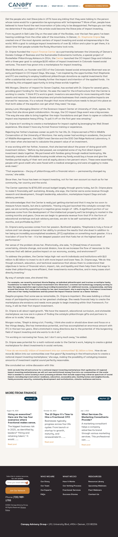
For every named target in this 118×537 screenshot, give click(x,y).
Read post (12, 444)
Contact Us (93, 494)
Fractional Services (72, 490)
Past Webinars (95, 490)
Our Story (45, 481)
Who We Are (41, 6)
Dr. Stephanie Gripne (89, 37)
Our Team (45, 486)
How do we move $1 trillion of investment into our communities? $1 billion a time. (50, 350)
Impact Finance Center (43, 51)
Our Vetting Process (72, 486)
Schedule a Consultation (96, 6)
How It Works (69, 481)
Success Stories (70, 494)
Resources (73, 6)
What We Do (57, 6)
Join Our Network (17, 490)
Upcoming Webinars (97, 486)
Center (60, 58)
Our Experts (46, 490)
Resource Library (96, 481)
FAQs (43, 494)
